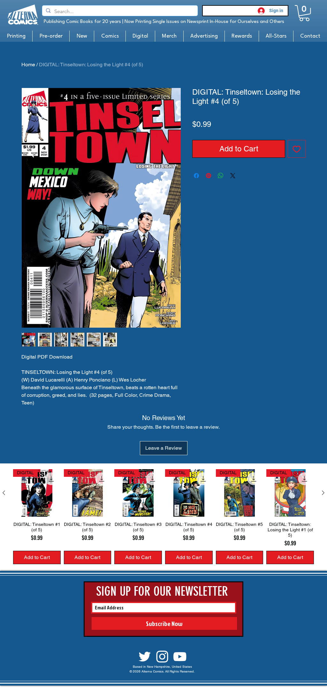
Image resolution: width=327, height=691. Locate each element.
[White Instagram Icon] (162, 657)
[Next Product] (323, 493)
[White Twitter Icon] (145, 657)
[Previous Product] (4, 493)
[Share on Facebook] (196, 175)
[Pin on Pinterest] (208, 175)
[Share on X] (233, 175)
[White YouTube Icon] (180, 657)
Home (28, 65)
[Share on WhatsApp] (220, 175)
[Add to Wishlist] (297, 149)
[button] (304, 13)
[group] (163, 516)
